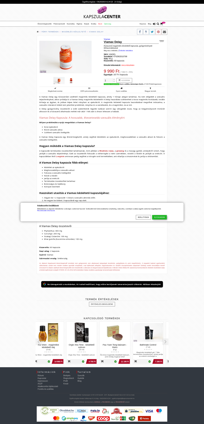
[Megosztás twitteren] (152, 32)
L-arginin (60, 156)
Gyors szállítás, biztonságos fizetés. (132, 84)
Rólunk (41, 376)
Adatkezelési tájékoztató (48, 386)
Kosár (65, 384)
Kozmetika (71, 24)
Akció (100, 24)
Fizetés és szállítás (46, 389)
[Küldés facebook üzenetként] (146, 32)
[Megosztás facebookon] (140, 32)
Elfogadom (159, 217)
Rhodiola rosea (106, 151)
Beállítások (143, 217)
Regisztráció (68, 378)
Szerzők (81, 376)
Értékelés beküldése (126, 50)
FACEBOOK (106, 402)
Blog (149, 24)
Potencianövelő (59, 24)
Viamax (107, 39)
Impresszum (43, 381)
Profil (65, 381)
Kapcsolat (42, 378)
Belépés (66, 376)
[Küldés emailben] (164, 32)
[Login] (154, 24)
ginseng (120, 151)
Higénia (79, 24)
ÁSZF (40, 384)
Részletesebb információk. (46, 210)
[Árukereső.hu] (49, 414)
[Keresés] (158, 24)
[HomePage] (102, 12)
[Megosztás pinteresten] (158, 32)
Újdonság (107, 24)
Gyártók (81, 378)
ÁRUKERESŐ (120, 402)
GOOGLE (97, 402)
